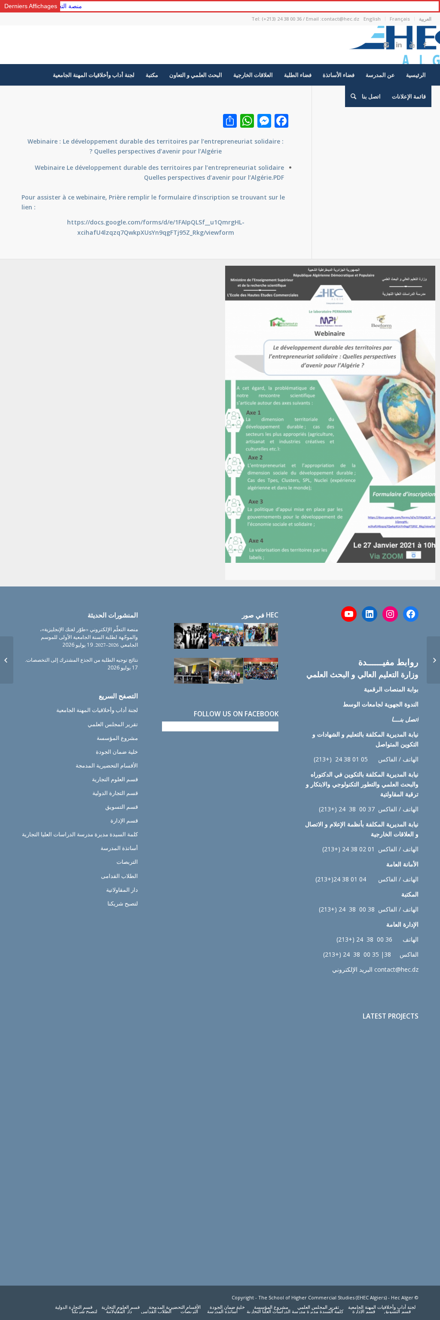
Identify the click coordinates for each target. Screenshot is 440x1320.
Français (400, 18)
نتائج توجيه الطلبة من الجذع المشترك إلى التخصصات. (81, 659)
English (372, 18)
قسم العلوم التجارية (115, 779)
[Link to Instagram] (386, 44)
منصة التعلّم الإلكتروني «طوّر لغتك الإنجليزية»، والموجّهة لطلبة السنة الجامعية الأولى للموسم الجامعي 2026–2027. (89, 637)
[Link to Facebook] (425, 44)
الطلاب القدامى (119, 876)
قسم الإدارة (124, 820)
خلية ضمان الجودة (117, 751)
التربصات (127, 862)
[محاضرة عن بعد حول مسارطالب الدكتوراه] (433, 660)
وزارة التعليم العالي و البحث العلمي (362, 674)
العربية (425, 18)
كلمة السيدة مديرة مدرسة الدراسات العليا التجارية (80, 834)
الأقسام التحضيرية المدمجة (107, 765)
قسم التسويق (121, 806)
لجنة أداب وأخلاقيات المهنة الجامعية (97, 710)
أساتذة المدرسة (119, 848)
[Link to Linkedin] (399, 44)
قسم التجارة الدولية (115, 793)
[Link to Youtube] (412, 44)
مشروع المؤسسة (117, 738)
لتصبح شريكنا (122, 903)
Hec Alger (402, 1297)
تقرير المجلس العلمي (113, 724)
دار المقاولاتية (122, 889)
